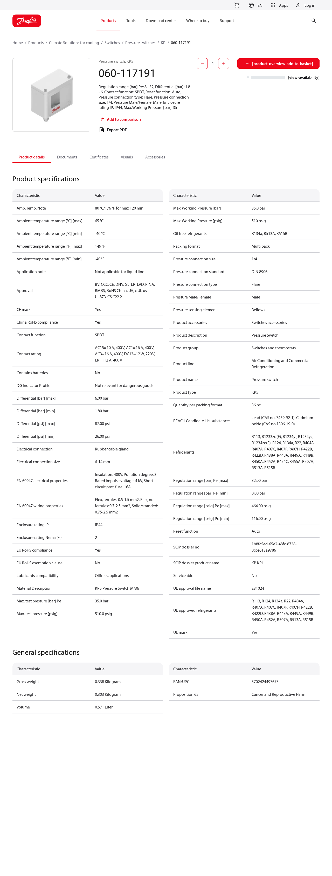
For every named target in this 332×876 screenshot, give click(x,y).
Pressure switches (140, 42)
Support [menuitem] (227, 20)
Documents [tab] (67, 156)
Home (17, 42)
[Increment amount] (223, 63)
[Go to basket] (237, 5)
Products (36, 42)
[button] (254, 5)
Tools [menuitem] (130, 20)
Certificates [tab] (98, 156)
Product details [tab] (32, 156)
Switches (112, 42)
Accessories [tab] (155, 156)
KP (163, 42)
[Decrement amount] (202, 63)
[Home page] (26, 21)
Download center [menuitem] (161, 20)
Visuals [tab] (127, 156)
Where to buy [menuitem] (198, 20)
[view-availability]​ (304, 77)
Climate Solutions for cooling (74, 42)
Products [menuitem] (108, 20)
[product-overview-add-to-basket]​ (282, 63)
